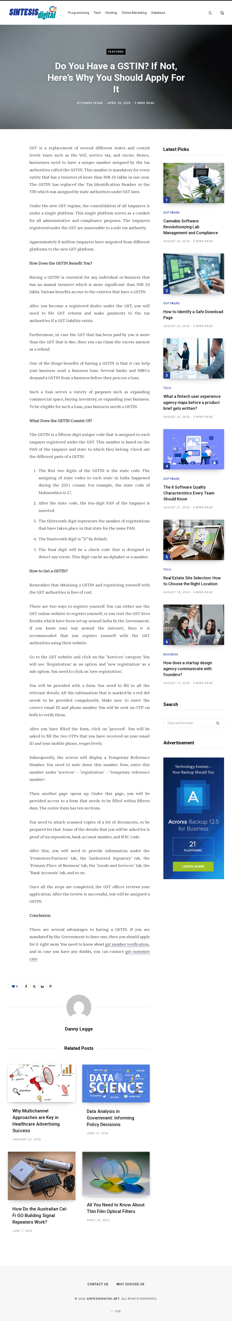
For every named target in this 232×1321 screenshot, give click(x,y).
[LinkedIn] (12, 197)
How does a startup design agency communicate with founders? (187, 668)
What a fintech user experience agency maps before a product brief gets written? (192, 402)
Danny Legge (92, 102)
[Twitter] (12, 173)
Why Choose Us (130, 1284)
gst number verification (127, 944)
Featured (116, 51)
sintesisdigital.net (103, 1298)
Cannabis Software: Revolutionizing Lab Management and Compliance (190, 227)
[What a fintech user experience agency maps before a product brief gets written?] (193, 358)
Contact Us (98, 1284)
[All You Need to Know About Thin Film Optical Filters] (116, 1174)
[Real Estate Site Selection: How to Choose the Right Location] (193, 540)
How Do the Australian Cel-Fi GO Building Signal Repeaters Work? (40, 1215)
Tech (167, 388)
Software (171, 212)
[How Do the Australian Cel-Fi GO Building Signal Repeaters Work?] (41, 1176)
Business (171, 654)
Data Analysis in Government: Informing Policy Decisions (110, 1118)
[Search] (220, 13)
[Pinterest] (12, 185)
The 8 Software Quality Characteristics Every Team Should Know (188, 493)
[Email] (12, 209)
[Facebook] (12, 161)
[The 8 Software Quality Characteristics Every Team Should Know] (193, 449)
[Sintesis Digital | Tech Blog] (33, 13)
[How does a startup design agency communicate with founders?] (193, 625)
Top (117, 1311)
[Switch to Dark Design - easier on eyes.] (210, 13)
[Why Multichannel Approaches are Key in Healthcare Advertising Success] (41, 1083)
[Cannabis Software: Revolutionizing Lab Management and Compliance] (193, 183)
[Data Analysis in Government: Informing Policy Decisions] (116, 1084)
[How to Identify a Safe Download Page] (193, 273)
